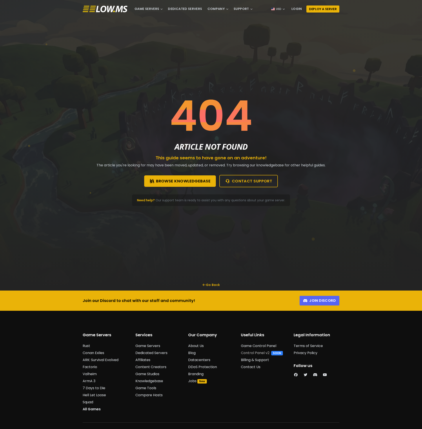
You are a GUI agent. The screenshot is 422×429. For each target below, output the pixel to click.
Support (241, 9)
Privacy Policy (305, 352)
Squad (88, 402)
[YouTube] (325, 374)
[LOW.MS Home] (105, 9)
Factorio (90, 366)
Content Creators (150, 366)
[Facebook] (296, 374)
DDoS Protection (202, 366)
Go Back (213, 285)
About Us (196, 345)
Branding (196, 373)
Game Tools (145, 388)
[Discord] (315, 374)
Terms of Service (308, 345)
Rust (86, 345)
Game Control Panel (258, 345)
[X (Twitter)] (305, 374)
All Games (92, 409)
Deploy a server (323, 9)
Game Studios (147, 373)
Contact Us (250, 366)
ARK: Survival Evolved (100, 359)
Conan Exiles (93, 352)
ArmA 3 (89, 381)
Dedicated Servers (185, 9)
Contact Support (252, 181)
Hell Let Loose (94, 395)
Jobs (192, 381)
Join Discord (322, 300)
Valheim (90, 373)
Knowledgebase (149, 381)
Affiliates (142, 359)
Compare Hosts (149, 395)
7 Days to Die (94, 388)
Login (296, 9)
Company (216, 9)
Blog (192, 352)
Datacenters (199, 359)
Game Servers (147, 9)
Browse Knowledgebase (183, 181)
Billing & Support (255, 359)
